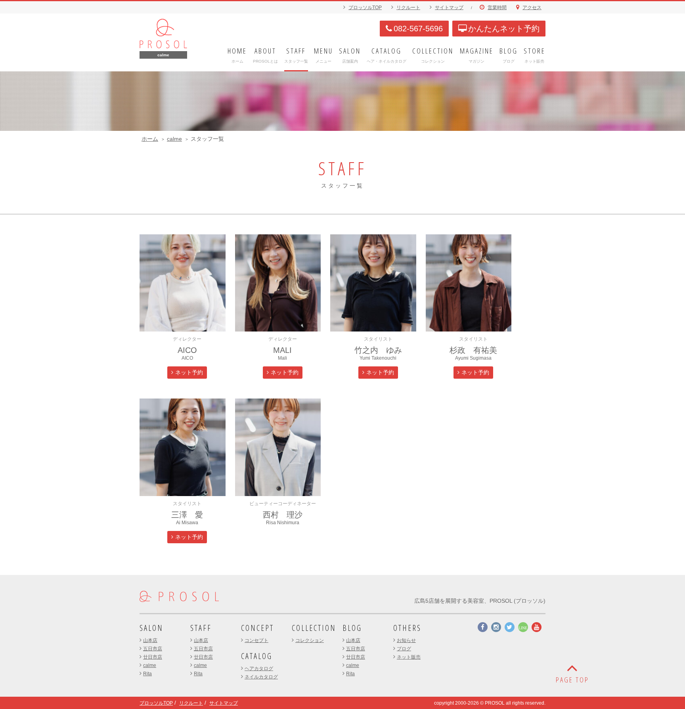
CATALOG (256, 656)
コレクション (309, 640)
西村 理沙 (282, 514)
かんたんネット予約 (504, 28)
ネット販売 (409, 657)
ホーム (150, 139)
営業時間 (497, 7)
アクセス (531, 7)
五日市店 (152, 649)
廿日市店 (152, 657)
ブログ (404, 649)
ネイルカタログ (261, 677)
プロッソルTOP (365, 7)
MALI (282, 350)
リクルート (408, 7)
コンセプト (256, 640)
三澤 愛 (187, 514)
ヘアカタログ (259, 668)
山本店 (150, 640)
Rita (147, 673)
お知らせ (406, 640)
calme (174, 139)
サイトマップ (449, 7)
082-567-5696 (418, 28)
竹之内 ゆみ (378, 350)
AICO (187, 350)
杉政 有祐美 (473, 350)
